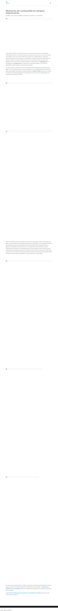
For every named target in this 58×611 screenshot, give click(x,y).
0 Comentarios (39, 15)
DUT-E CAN (35, 67)
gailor (9, 15)
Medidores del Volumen (23, 15)
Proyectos (32, 15)
